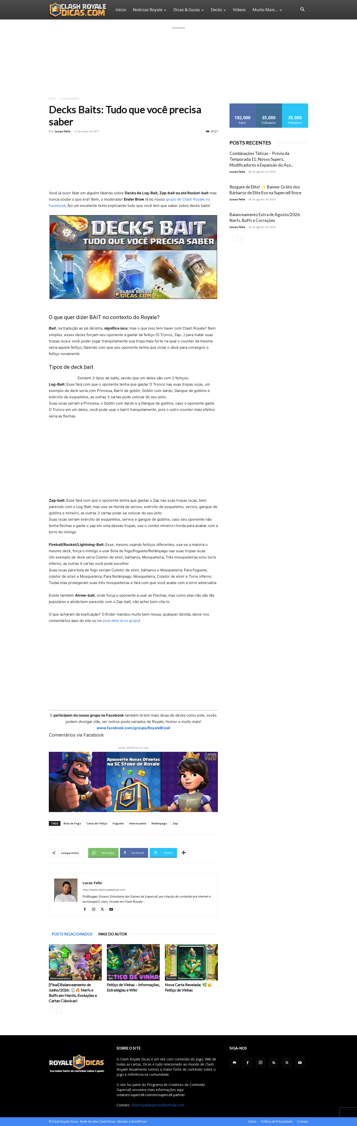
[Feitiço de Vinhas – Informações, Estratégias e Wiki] (133, 962)
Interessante (137, 823)
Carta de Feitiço (96, 823)
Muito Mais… (265, 9)
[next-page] (60, 1011)
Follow (269, 105)
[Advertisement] (178, 60)
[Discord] (234, 1063)
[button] (302, 10)
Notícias (171, 978)
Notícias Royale (147, 9)
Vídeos (239, 9)
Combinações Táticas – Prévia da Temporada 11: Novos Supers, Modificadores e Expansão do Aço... (262, 159)
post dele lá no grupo (121, 620)
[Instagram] (95, 910)
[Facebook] (87, 910)
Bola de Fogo (72, 823)
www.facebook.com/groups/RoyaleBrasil (133, 728)
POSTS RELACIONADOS (72, 934)
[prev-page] (52, 1011)
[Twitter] (104, 910)
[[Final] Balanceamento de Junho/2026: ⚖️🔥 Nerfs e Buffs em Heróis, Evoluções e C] (75, 962)
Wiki (110, 978)
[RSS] (274, 1063)
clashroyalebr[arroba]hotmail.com (157, 1105)
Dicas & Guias (186, 9)
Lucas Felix (62, 131)
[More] (183, 853)
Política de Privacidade (276, 1121)
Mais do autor (112, 934)
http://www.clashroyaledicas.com (104, 889)
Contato (302, 1121)
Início (121, 9)
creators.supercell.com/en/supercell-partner (151, 1094)
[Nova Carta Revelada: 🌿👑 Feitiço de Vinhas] (191, 962)
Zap (175, 823)
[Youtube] (113, 910)
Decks (216, 9)
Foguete (118, 823)
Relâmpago (159, 823)
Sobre (252, 1121)
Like (243, 105)
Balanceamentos (60, 978)
